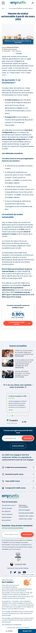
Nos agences (6, 511)
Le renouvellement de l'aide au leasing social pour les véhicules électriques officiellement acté (24, 363)
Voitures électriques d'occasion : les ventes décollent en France (22, 373)
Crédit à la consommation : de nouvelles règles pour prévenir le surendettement (24, 352)
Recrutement (6, 520)
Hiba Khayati (13, 49)
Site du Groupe (7, 508)
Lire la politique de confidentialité (11, 624)
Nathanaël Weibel (13, 47)
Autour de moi (18, 446)
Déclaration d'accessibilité (23, 506)
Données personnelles (26, 513)
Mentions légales (24, 510)
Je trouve (27, 438)
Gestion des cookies (25, 519)
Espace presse (7, 517)
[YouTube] (24, 572)
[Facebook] (10, 572)
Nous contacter (7, 514)
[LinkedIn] (19, 572)
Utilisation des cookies (26, 516)
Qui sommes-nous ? (9, 505)
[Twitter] (15, 572)
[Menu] (3, 3)
